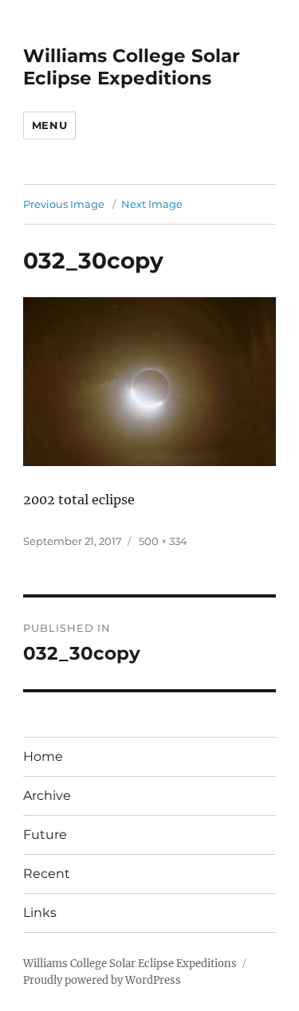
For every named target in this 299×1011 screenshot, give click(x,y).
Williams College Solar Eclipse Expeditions (131, 67)
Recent (46, 873)
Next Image (152, 204)
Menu (49, 125)
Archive (47, 795)
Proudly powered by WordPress (102, 980)
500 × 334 (163, 541)
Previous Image (63, 204)
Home (43, 756)
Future (45, 834)
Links (40, 912)
